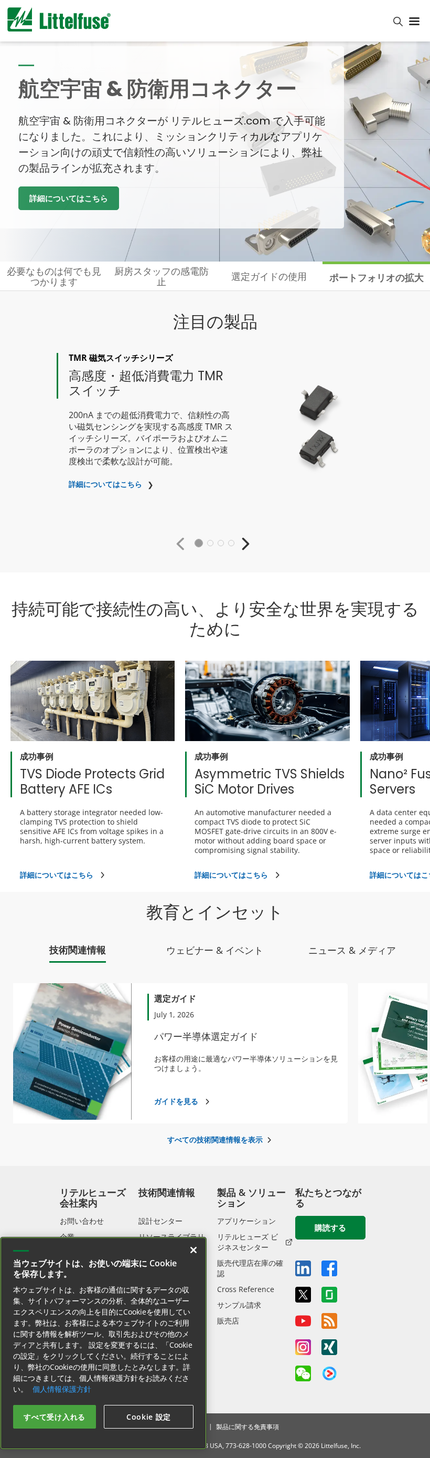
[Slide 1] (199, 543)
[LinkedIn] (303, 1268)
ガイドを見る (176, 1101)
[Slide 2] (210, 543)
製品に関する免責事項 (247, 1426)
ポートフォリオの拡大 (376, 277)
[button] (182, 543)
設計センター (160, 1221)
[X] (303, 1295)
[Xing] (329, 1347)
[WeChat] (303, 1373)
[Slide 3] (221, 543)
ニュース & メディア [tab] (352, 950)
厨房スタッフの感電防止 (161, 276)
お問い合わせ (82, 1221)
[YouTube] (303, 1321)
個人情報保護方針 (62, 1389)
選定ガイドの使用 (269, 276)
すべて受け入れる (54, 1417)
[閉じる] (193, 1250)
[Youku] (329, 1374)
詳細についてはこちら (68, 198)
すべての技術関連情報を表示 (215, 1139)
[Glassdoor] (329, 1295)
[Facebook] (329, 1268)
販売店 (228, 1321)
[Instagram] (303, 1347)
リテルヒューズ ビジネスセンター (247, 1242)
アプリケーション (246, 1221)
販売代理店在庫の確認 (250, 1268)
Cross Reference (245, 1289)
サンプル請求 (239, 1305)
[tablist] (215, 952)
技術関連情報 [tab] (77, 949)
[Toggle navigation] (416, 20)
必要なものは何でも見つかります (54, 276)
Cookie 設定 (148, 1417)
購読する (330, 1227)
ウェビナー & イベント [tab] (214, 950)
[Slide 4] (231, 543)
